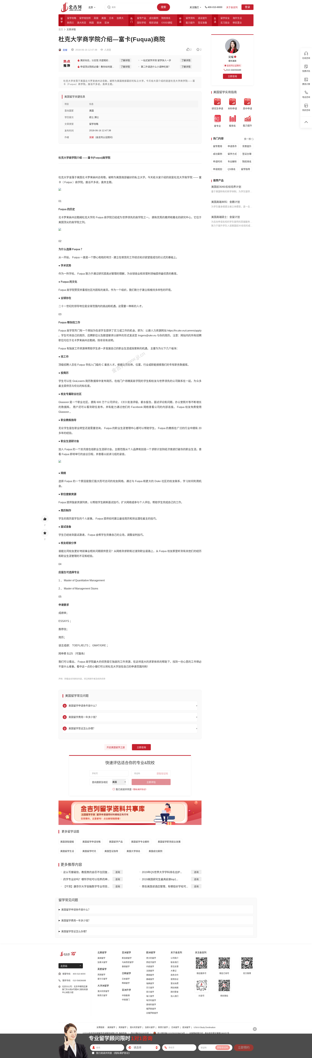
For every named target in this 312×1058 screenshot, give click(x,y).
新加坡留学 (127, 958)
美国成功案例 (155, 851)
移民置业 (237, 22)
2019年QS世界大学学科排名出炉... (162, 872)
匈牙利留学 (151, 1000)
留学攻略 (71, 18)
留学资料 (190, 18)
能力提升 (190, 22)
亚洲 (106, 22)
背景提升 (246, 146)
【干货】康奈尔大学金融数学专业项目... (86, 886)
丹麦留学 (150, 966)
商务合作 (174, 975)
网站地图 (174, 988)
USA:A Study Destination (204, 1027)
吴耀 (64, 50)
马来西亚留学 (128, 962)
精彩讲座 (153, 22)
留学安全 (225, 18)
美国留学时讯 (89, 851)
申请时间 (217, 161)
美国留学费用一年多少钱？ (76, 920)
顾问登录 (174, 992)
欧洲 (99, 22)
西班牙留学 (151, 962)
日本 (111, 18)
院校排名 (165, 18)
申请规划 (217, 169)
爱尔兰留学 (102, 979)
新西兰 (70, 22)
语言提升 (202, 18)
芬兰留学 (150, 988)
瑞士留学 (150, 996)
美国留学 (101, 958)
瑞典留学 (150, 983)
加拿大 (120, 18)
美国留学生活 (67, 851)
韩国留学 (126, 983)
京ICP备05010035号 (140, 1033)
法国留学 (150, 971)
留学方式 (232, 154)
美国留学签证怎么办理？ (74, 931)
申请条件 (232, 146)
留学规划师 (85, 18)
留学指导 (245, 169)
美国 (103, 18)
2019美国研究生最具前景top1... (160, 879)
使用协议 (174, 979)
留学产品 (141, 18)
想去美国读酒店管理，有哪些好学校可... (165, 886)
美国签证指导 (111, 851)
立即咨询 (141, 747)
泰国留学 (126, 966)
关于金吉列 (232, 7)
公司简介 (174, 958)
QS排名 (231, 169)
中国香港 (126, 995)
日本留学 (126, 979)
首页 (60, 29)
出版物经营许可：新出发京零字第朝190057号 (209, 1033)
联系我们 (174, 962)
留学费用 (217, 146)
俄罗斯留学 (151, 1009)
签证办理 (246, 154)
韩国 (91, 22)
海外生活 (237, 18)
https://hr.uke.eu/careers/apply (184, 330)
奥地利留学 (151, 1005)
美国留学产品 (116, 841)
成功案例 (153, 18)
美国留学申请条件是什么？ (76, 909)
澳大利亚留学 (103, 991)
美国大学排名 (133, 851)
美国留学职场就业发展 (169, 841)
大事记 (173, 971)
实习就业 (225, 22)
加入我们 (174, 996)
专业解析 (232, 161)
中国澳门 (126, 1000)
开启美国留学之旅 (116, 747)
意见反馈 (174, 966)
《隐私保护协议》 (139, 789)
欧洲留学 (186, 1027)
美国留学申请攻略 (91, 841)
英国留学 (101, 975)
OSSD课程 (166, 22)
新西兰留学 (102, 995)
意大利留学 (151, 958)
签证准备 (202, 22)
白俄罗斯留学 (152, 1013)
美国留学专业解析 (140, 841)
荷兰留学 (150, 992)
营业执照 (174, 983)
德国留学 (150, 975)
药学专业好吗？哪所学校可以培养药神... (86, 879)
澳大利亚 (81, 22)
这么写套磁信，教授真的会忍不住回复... (86, 872)
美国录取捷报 (67, 841)
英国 (96, 18)
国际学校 (141, 22)
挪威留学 (150, 979)
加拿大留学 (102, 962)
